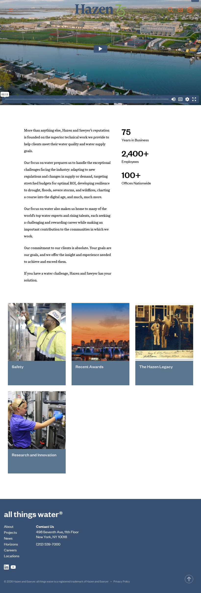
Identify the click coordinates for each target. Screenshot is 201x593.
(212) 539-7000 (48, 543)
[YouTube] (13, 567)
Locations (11, 555)
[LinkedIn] (6, 567)
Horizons (11, 543)
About (8, 526)
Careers (10, 549)
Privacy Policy (121, 581)
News (8, 538)
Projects (10, 532)
